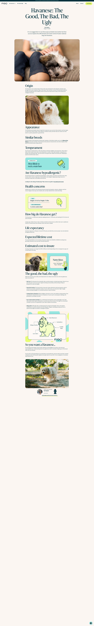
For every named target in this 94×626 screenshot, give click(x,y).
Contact (81, 3)
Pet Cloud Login (20, 3)
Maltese (27, 141)
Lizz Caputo (47, 27)
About (77, 3)
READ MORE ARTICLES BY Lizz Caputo (49, 395)
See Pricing (89, 3)
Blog (26, 3)
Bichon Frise (65, 140)
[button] (90, 623)
